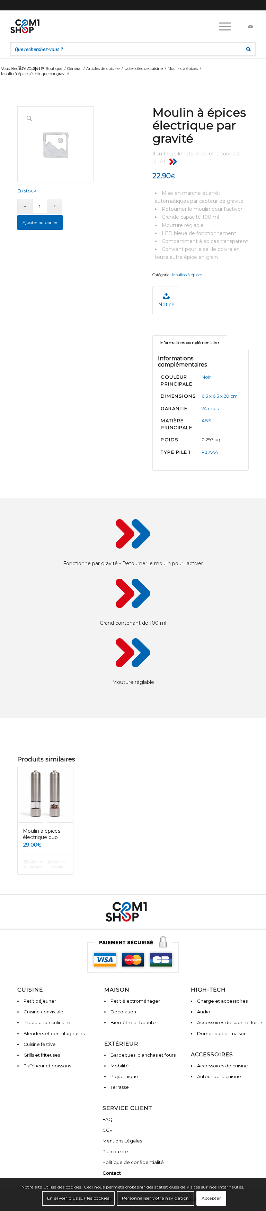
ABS (206, 420)
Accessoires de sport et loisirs (230, 1022)
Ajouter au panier (40, 222)
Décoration (123, 1011)
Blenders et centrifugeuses (54, 1033)
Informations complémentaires (190, 342)
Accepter (211, 1198)
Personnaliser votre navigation (155, 1198)
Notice (166, 304)
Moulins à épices (187, 274)
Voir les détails (58, 864)
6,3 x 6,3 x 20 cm (220, 396)
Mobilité (119, 1065)
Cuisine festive (40, 1044)
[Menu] (221, 26)
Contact (112, 1173)
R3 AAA (210, 452)
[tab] (189, 342)
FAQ (108, 1119)
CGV (108, 1130)
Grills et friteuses (42, 1055)
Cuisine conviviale (43, 1011)
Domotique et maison (222, 1033)
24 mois (210, 408)
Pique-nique (124, 1076)
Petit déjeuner (40, 1001)
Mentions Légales (122, 1141)
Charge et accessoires (222, 1001)
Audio (203, 1011)
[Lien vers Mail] (250, 26)
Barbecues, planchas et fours (143, 1055)
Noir (206, 377)
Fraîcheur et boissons (47, 1065)
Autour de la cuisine (219, 1076)
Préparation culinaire (47, 1022)
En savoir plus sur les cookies (78, 1198)
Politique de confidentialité (133, 1162)
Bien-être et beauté (133, 1022)
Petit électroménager (135, 1001)
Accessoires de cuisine (222, 1065)
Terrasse (119, 1087)
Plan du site (115, 1151)
